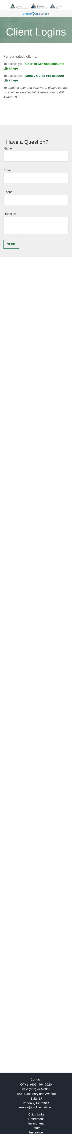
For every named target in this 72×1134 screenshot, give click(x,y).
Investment (36, 1123)
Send (11, 244)
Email (7, 170)
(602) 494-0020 (41, 1084)
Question (9, 214)
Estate (36, 1128)
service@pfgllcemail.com (36, 1107)
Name (7, 148)
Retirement (36, 1119)
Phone (8, 192)
